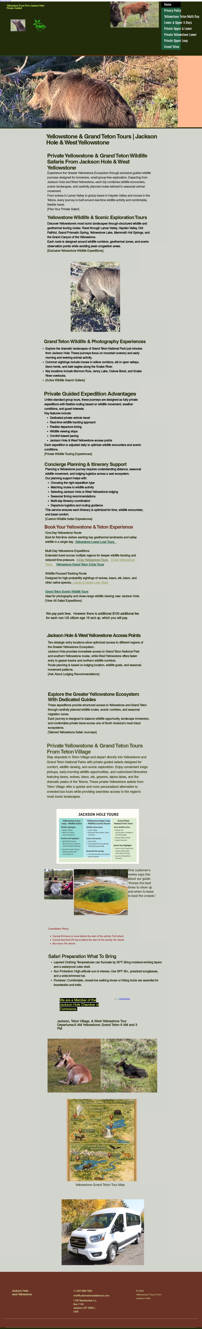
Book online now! (5, 1)
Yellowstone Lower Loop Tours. (95, 542)
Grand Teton (171, 47)
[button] (116, 329)
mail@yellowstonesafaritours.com (91, 1295)
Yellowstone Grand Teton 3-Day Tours (80, 564)
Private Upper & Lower (172, 28)
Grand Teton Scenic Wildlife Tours (66, 591)
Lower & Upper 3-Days (172, 22)
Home (167, 4)
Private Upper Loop (172, 41)
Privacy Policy (172, 10)
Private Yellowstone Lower (172, 34)
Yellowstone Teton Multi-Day (172, 16)
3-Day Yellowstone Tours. (93, 560)
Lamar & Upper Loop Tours (90, 582)
